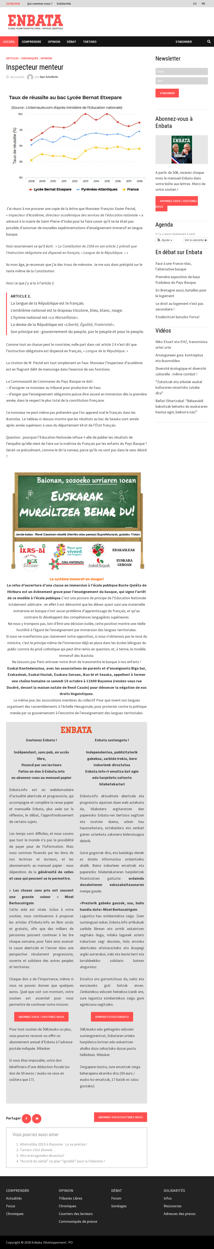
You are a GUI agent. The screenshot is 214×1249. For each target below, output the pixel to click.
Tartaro (90, 41)
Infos (168, 1198)
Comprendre (31, 41)
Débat (71, 41)
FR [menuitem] (203, 3)
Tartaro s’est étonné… (38, 1149)
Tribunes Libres (70, 1198)
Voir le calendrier (195, 240)
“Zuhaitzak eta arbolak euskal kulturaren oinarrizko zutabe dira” (178, 387)
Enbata (37, 1242)
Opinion (54, 41)
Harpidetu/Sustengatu (112, 1017)
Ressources (173, 1206)
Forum (116, 1198)
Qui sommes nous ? (39, 3)
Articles (12, 58)
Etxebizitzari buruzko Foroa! (177, 316)
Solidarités (64, 3)
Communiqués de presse (78, 1221)
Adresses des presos (180, 1213)
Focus (10, 1206)
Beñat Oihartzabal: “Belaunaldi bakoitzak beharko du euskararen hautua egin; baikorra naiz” (181, 406)
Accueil (9, 41)
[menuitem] (195, 3)
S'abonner (184, 41)
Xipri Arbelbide (49, 77)
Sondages (119, 1206)
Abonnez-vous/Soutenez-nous (120, 1117)
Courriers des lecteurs (76, 1213)
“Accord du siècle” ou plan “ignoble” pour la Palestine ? (62, 1161)
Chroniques (29, 58)
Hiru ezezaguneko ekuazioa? (42, 1155)
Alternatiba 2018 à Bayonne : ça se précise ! (53, 1144)
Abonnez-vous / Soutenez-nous (41, 1017)
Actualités (14, 1198)
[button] (164, 240)
